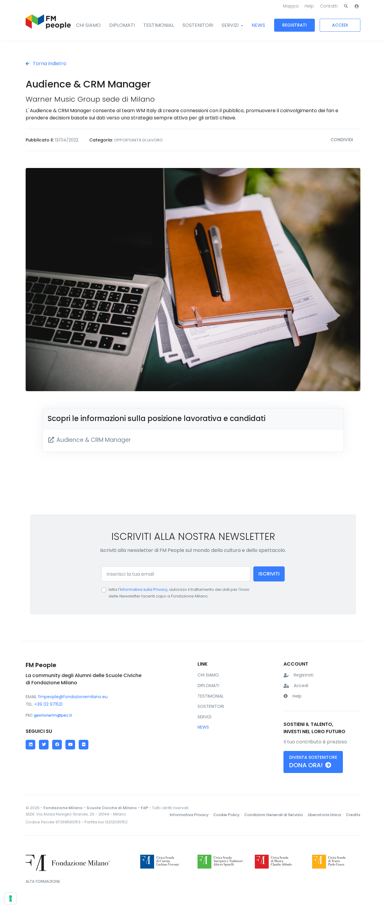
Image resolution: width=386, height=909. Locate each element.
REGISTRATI (294, 25)
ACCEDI (340, 25)
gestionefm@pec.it (53, 715)
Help (309, 6)
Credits (353, 814)
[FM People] (48, 25)
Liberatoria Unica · (326, 814)
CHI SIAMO (88, 25)
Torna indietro (49, 63)
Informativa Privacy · (191, 814)
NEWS (258, 25)
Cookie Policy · (228, 814)
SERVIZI (230, 25)
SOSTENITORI (197, 25)
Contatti (328, 6)
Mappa (291, 6)
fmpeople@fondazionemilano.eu (73, 697)
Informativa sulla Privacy (143, 589)
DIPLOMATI (122, 25)
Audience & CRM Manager (93, 440)
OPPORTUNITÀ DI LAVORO (138, 140)
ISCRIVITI (269, 573)
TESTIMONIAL (158, 25)
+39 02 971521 (48, 704)
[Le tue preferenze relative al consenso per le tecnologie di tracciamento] (10, 898)
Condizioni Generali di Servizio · (275, 814)
